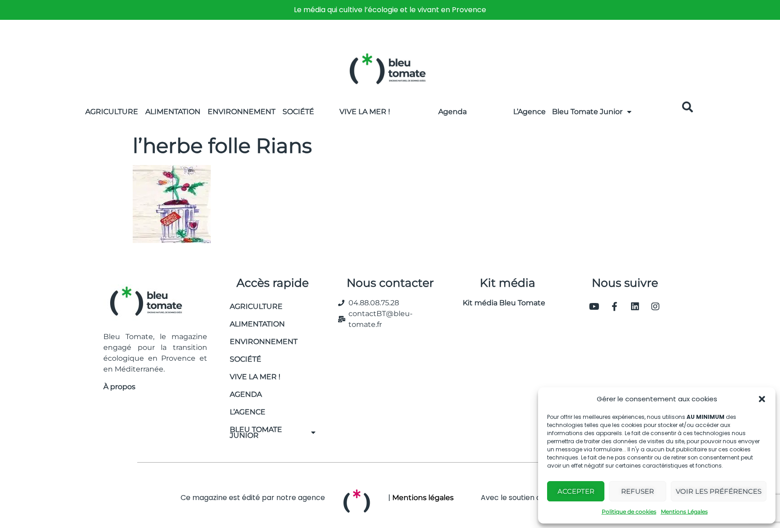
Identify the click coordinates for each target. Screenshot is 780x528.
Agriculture (111, 111)
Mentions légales (423, 497)
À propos (119, 386)
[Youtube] (594, 307)
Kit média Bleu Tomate (500, 302)
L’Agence (529, 111)
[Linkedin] (635, 307)
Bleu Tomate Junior (587, 111)
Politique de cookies (629, 511)
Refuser (637, 491)
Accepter (575, 491)
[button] (761, 399)
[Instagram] (655, 307)
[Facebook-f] (615, 307)
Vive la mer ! (255, 376)
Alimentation (172, 111)
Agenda (452, 111)
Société (298, 111)
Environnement (241, 111)
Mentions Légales (684, 511)
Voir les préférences (718, 491)
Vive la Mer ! (364, 111)
